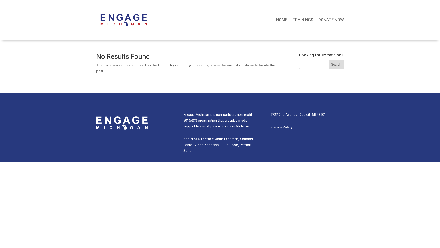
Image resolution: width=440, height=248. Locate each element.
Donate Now (331, 20)
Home (281, 20)
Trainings (302, 20)
